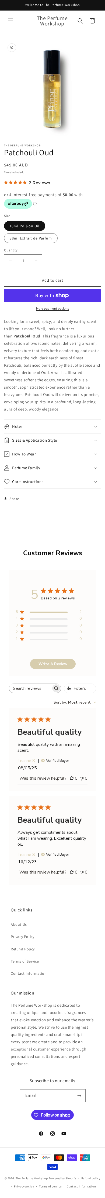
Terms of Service (25, 961)
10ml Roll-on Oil (25, 226)
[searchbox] (30, 688)
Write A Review (52, 664)
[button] (11, 21)
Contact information (81, 1186)
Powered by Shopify (62, 1178)
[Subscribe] (79, 1095)
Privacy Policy (22, 936)
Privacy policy (24, 1186)
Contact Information (29, 973)
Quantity (11, 250)
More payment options (52, 308)
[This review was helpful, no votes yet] (72, 778)
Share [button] (14, 498)
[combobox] (75, 702)
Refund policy (90, 1178)
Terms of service (50, 1186)
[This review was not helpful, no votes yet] (81, 778)
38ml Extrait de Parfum (31, 238)
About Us (19, 924)
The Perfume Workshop (32, 1178)
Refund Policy (23, 949)
